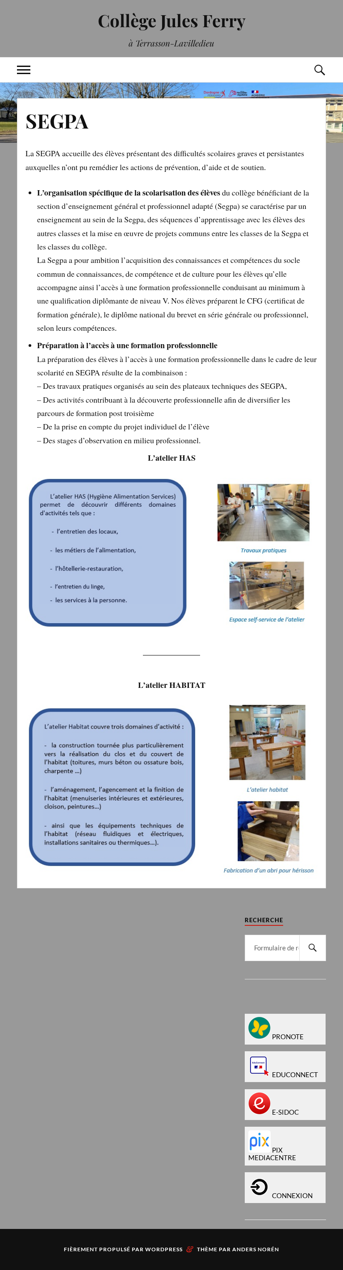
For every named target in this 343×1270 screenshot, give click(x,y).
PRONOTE (288, 1037)
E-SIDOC (285, 1112)
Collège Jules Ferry (172, 20)
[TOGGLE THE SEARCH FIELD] (319, 70)
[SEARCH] (312, 948)
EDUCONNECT (295, 1074)
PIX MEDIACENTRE (272, 1154)
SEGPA (56, 120)
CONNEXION (292, 1195)
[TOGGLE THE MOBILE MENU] (23, 70)
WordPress (164, 1249)
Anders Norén (255, 1249)
